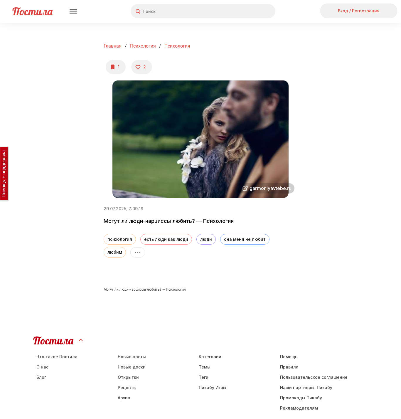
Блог (41, 377)
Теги (203, 377)
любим (114, 252)
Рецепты (127, 387)
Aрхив (124, 397)
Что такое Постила (56, 356)
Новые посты (132, 356)
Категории (210, 356)
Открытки (128, 377)
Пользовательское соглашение (314, 377)
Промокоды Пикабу (301, 397)
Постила (32, 11)
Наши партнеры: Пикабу (306, 387)
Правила (289, 366)
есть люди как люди (166, 239)
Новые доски (132, 366)
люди (206, 239)
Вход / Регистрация (359, 10)
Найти (248, 11)
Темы (204, 366)
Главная (113, 46)
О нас (42, 366)
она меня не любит (245, 239)
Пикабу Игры (212, 387)
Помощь (288, 356)
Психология (143, 46)
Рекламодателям (299, 407)
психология (119, 239)
